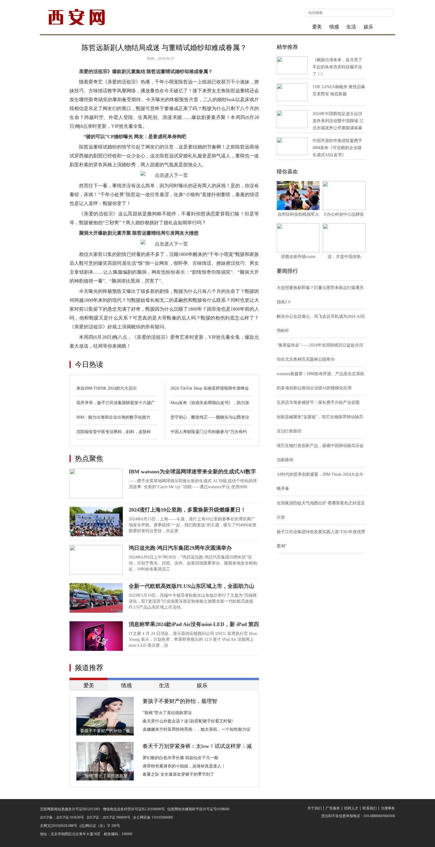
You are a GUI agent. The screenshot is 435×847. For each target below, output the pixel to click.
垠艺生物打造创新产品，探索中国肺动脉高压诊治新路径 (320, 452)
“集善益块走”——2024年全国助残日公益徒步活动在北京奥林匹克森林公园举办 (320, 352)
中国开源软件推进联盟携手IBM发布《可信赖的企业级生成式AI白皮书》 (337, 147)
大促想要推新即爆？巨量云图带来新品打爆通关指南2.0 (320, 294)
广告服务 (333, 808)
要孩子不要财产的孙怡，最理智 (180, 701)
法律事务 (388, 808)
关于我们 (314, 808)
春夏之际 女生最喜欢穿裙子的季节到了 (178, 774)
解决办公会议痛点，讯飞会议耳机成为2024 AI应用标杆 (321, 323)
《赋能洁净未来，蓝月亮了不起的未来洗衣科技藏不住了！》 (337, 67)
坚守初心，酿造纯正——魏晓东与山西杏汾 (209, 417)
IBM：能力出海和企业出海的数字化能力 (113, 417)
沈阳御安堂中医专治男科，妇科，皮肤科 (113, 432)
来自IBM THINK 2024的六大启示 (106, 388)
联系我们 (369, 808)
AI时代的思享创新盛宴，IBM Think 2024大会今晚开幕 (320, 481)
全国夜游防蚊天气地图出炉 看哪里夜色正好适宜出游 (321, 510)
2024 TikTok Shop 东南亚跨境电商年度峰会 (209, 388)
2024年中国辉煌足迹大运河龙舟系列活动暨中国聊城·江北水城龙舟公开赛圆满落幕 (338, 121)
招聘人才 (351, 808)
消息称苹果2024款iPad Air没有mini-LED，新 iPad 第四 (194, 624)
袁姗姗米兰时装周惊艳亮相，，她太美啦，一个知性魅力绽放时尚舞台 (196, 730)
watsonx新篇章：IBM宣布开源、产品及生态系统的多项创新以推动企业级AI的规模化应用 (320, 381)
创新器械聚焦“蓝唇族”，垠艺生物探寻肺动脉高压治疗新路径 (320, 424)
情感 (334, 26)
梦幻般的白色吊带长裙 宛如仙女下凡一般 (180, 758)
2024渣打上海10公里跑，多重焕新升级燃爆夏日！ (187, 510)
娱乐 (368, 26)
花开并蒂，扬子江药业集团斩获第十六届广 (115, 403)
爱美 (317, 26)
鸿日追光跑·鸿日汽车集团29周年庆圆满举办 (180, 548)
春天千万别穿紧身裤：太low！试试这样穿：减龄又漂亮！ (197, 746)
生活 (351, 26)
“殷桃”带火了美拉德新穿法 (167, 713)
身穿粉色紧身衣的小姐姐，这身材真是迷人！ (184, 766)
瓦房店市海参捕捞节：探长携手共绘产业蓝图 (318, 402)
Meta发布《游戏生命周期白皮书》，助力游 (209, 403)
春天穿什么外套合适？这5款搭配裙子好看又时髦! (188, 721)
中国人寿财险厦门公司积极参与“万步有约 (208, 432)
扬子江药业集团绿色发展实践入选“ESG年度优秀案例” (321, 539)
